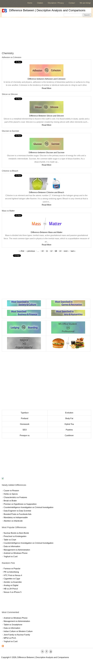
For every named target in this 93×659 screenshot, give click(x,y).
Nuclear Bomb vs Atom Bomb (16, 533)
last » (73, 251)
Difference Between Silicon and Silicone (46, 116)
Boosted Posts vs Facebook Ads (17, 514)
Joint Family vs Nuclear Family (17, 635)
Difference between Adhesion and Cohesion (47, 79)
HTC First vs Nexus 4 (13, 575)
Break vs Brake (10, 501)
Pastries (69, 430)
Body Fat (69, 418)
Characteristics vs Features (15, 497)
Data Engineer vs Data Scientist (17, 511)
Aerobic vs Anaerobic (13, 582)
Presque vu (25, 435)
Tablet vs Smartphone (13, 625)
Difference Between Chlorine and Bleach (46, 192)
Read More (46, 88)
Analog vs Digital (11, 585)
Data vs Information (12, 546)
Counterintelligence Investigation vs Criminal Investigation (28, 507)
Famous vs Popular (12, 569)
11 (47, 251)
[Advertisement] (46, 35)
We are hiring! (85, 3)
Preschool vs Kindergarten (15, 536)
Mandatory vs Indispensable (16, 517)
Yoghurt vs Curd (10, 556)
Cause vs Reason (11, 491)
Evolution (69, 413)
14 (60, 251)
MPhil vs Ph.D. (10, 638)
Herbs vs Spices (11, 494)
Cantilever (69, 435)
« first (21, 251)
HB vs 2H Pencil (11, 589)
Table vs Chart (10, 540)
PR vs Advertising (11, 572)
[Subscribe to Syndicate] (3, 646)
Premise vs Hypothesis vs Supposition (20, 504)
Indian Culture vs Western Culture (18, 631)
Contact (72, 3)
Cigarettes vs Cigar (12, 579)
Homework (24, 424)
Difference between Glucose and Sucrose (46, 152)
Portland (24, 418)
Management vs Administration (17, 550)
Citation (40, 3)
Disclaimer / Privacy (56, 3)
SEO (25, 430)
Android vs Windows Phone (15, 553)
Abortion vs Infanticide (13, 521)
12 (51, 251)
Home (29, 3)
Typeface (25, 413)
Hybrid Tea (69, 424)
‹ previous (30, 251)
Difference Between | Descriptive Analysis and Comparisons (47, 10)
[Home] (4, 10)
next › (66, 251)
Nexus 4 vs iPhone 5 (12, 592)
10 (42, 251)
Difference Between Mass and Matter (46, 232)
